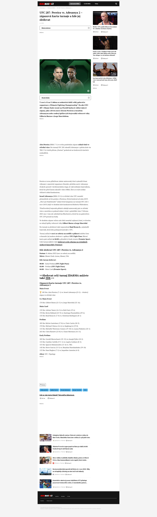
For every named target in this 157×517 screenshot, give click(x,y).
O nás (68, 496)
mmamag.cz (42, 8)
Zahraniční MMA (74, 3)
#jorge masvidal (77, 390)
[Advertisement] (65, 44)
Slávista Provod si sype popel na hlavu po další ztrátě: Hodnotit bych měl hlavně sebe (70, 448)
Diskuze (52, 398)
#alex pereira (44, 390)
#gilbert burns (54, 390)
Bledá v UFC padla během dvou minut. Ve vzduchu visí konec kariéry (105, 27)
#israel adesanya (65, 390)
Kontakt (63, 496)
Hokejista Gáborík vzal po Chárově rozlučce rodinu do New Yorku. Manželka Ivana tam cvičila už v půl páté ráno (71, 436)
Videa (96, 3)
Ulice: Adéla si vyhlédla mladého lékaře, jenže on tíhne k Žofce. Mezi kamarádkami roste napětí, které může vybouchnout (71, 459)
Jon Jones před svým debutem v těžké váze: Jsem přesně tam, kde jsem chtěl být (105, 80)
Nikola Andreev (46, 28)
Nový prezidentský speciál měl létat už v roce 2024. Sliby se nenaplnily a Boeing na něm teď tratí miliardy (71, 470)
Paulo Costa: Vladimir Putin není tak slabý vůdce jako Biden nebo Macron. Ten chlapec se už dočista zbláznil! (104, 53)
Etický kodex (49, 500)
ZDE (48, 278)
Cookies (42, 500)
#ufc (85, 390)
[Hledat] (116, 3)
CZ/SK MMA (87, 3)
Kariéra (57, 496)
